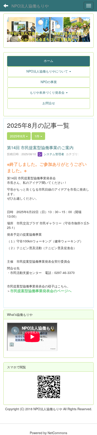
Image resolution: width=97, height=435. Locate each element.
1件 (37, 136)
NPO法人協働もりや (30, 6)
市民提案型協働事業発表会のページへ (41, 290)
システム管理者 (53, 154)
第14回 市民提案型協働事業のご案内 (40, 147)
